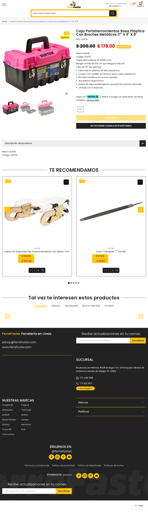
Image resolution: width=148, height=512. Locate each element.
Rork (23, 429)
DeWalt (5, 414)
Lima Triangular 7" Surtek (111, 251)
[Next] (67, 64)
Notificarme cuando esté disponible (111, 125)
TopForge (26, 409)
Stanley (6, 424)
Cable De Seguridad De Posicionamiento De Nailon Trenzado (40, 251)
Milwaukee (7, 409)
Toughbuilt (7, 405)
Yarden (24, 419)
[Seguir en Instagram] (57, 457)
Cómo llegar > (85, 388)
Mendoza (26, 424)
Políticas (83, 411)
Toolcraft (6, 429)
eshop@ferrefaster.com (19, 342)
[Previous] (7, 64)
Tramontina (8, 434)
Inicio (4, 21)
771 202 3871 (86, 383)
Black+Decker (9, 419)
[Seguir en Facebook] (51, 457)
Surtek (13, 151)
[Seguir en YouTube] (69, 457)
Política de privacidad (63, 465)
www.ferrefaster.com (17, 347)
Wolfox (24, 414)
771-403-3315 (86, 377)
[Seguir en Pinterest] (63, 457)
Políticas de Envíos (114, 465)
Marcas (83, 402)
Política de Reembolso (89, 465)
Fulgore (25, 405)
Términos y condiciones (36, 465)
